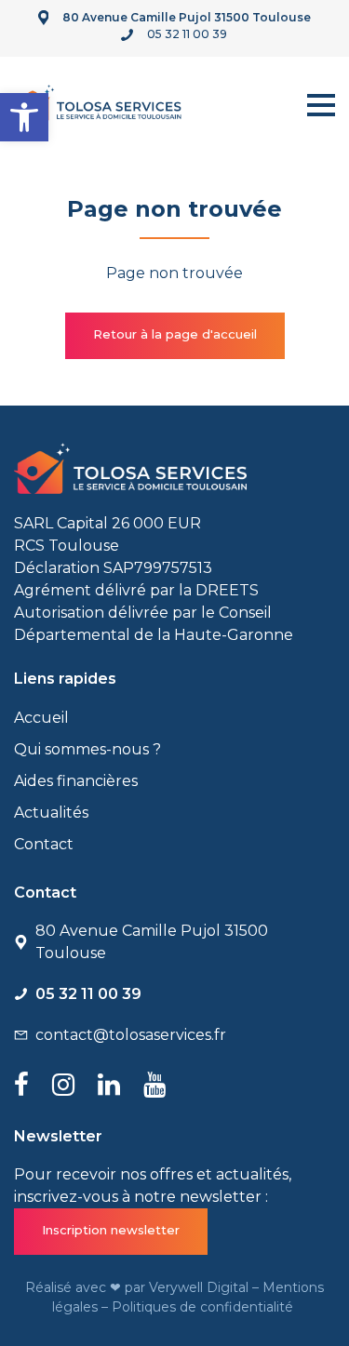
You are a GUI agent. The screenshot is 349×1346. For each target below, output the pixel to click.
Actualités (51, 812)
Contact (44, 844)
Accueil (41, 717)
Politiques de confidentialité (204, 1307)
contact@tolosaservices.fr (130, 1035)
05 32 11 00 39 (187, 34)
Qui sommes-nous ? (87, 749)
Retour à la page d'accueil (175, 334)
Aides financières (76, 781)
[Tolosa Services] (97, 102)
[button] (24, 117)
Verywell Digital (200, 1287)
